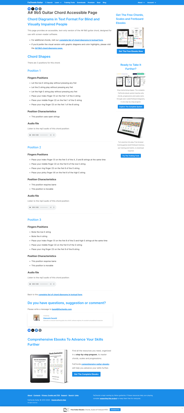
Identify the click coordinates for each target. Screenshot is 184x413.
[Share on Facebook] (29, 8)
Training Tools (69, 2)
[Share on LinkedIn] (36, 8)
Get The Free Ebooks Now (131, 51)
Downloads (81, 2)
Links (77, 395)
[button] (49, 2)
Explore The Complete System (130, 107)
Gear (99, 2)
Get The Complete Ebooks (86, 374)
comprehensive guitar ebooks (95, 364)
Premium (91, 2)
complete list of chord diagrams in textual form (81, 40)
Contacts (37, 395)
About (30, 395)
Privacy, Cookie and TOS (51, 395)
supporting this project (108, 398)
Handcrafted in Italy (58, 400)
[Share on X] (32, 8)
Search (71, 395)
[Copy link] (40, 8)
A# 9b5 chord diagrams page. (49, 48)
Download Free (115, 409)
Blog (104, 2)
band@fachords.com (62, 309)
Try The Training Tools (130, 156)
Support (64, 395)
